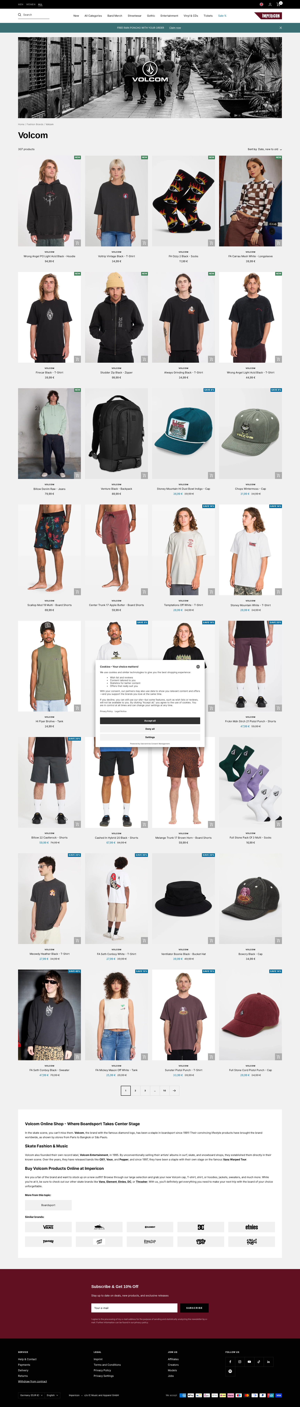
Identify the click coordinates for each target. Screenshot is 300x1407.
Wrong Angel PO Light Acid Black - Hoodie (49, 256)
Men (20, 4)
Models (172, 1370)
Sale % (222, 15)
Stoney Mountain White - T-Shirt (251, 605)
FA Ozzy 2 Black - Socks (183, 256)
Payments (24, 1364)
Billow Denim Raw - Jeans (49, 489)
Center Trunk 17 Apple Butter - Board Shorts (116, 605)
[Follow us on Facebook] (230, 1362)
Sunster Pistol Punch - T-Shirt (183, 1070)
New (76, 15)
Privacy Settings (104, 1375)
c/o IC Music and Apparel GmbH (101, 1395)
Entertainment (169, 15)
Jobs (171, 1375)
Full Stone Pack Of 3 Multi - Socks (250, 837)
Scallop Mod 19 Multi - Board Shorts (49, 605)
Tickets (208, 15)
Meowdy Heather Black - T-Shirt (49, 953)
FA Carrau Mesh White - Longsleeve (250, 256)
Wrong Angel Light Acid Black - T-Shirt (250, 372)
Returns (23, 1375)
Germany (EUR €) (29, 1395)
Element (111, 1181)
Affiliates (173, 1359)
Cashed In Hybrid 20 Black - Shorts (116, 837)
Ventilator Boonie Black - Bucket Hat (183, 954)
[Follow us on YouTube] (249, 1362)
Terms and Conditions (107, 1364)
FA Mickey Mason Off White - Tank (116, 1070)
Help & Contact (27, 1359)
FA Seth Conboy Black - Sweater (49, 1070)
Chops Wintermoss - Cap (250, 488)
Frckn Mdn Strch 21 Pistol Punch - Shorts (250, 721)
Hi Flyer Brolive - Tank (49, 721)
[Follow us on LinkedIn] (268, 1362)
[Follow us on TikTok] (259, 1362)
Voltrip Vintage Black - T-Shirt (116, 256)
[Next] (174, 1091)
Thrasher (141, 1181)
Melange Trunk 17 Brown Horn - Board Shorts (183, 837)
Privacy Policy (102, 1370)
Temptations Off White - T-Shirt (183, 605)
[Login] (270, 4)
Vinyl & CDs (191, 15)
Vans (226, 1159)
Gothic (151, 15)
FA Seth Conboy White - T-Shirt (116, 954)
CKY (102, 1159)
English (51, 1395)
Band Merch (114, 15)
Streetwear (134, 15)
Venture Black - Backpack (116, 488)
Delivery (23, 1370)
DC (129, 1181)
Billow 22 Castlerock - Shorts (49, 837)
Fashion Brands (35, 124)
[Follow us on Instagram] (240, 1362)
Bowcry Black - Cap (250, 954)
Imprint (98, 1359)
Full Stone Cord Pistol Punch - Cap (250, 1070)
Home (21, 124)
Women (31, 4)
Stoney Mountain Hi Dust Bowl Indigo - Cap (183, 488)
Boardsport (48, 1205)
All (40, 4)
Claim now (175, 27)
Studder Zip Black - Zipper (116, 372)
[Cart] (278, 4)
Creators (173, 1364)
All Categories (93, 15)
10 (164, 1090)
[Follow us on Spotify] (230, 1371)
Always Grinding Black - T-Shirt (183, 372)
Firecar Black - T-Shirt (49, 372)
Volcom (49, 252)
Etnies (122, 1181)
